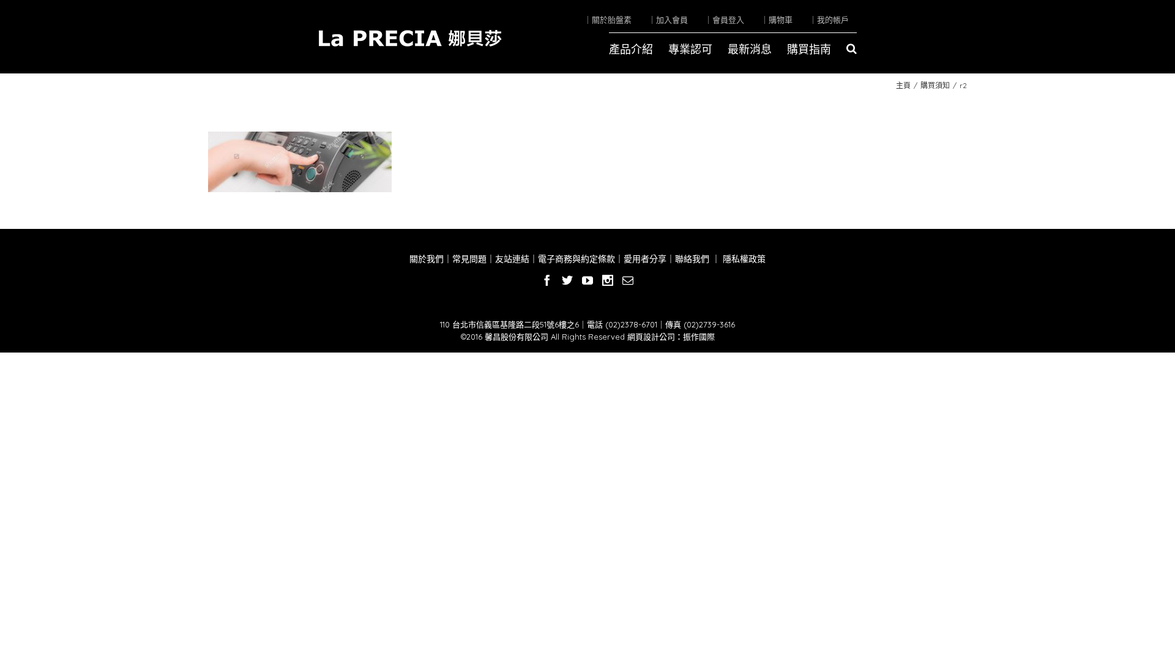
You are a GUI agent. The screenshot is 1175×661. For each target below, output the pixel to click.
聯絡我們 (692, 258)
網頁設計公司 (651, 337)
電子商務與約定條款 (576, 258)
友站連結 (512, 258)
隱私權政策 (743, 258)
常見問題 (469, 258)
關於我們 (426, 258)
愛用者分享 (645, 258)
